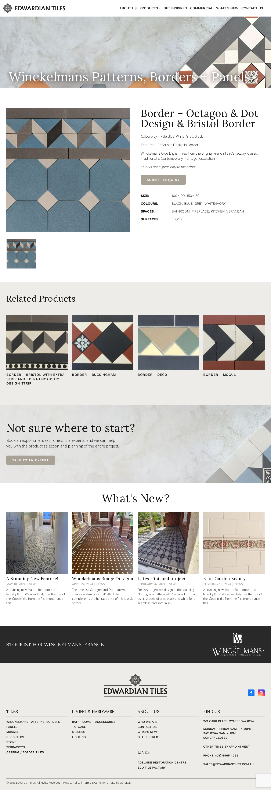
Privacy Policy (71, 782)
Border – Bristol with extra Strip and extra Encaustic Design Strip (35, 379)
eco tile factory (152, 767)
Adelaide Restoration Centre (162, 762)
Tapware (79, 726)
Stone (11, 742)
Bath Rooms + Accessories (94, 721)
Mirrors (78, 732)
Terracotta (16, 747)
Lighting (79, 737)
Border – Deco (152, 375)
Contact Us (147, 726)
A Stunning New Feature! (32, 578)
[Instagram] (261, 692)
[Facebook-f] (251, 692)
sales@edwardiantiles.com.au (228, 764)
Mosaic (12, 732)
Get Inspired (148, 737)
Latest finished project (162, 578)
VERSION (125, 782)
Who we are (148, 721)
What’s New (147, 732)
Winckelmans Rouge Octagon (102, 578)
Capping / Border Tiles (25, 752)
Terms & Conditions (95, 782)
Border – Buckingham (94, 375)
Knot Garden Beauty (224, 578)
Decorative (15, 737)
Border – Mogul (219, 375)
